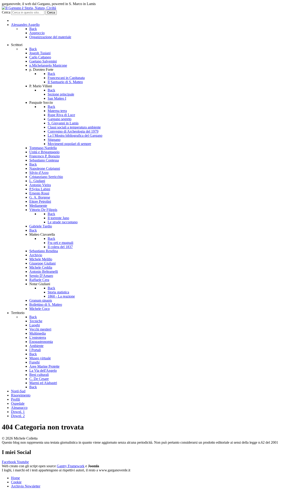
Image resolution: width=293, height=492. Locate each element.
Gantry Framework (70, 466)
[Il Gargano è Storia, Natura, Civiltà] (29, 8)
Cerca (6, 12)
